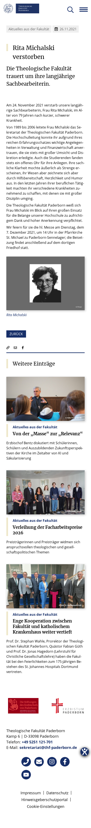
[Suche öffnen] (70, 10)
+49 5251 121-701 (37, 741)
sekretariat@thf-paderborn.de (48, 747)
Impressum (31, 792)
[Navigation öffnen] (85, 9)
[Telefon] (26, 762)
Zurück (16, 334)
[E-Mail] (39, 762)
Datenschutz (57, 792)
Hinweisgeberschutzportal (44, 799)
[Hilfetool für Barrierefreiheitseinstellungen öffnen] (84, 751)
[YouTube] (26, 774)
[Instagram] (52, 762)
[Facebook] (65, 762)
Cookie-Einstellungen (45, 806)
